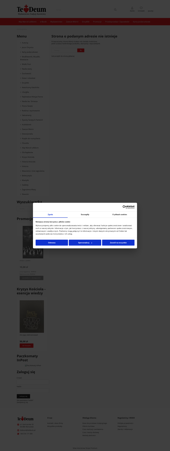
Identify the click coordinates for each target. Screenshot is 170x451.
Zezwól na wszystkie (118, 243)
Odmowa (51, 243)
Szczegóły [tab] (85, 214)
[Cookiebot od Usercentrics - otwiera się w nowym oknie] (124, 207)
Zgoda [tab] (50, 214)
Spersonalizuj (83, 243)
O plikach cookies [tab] (119, 214)
